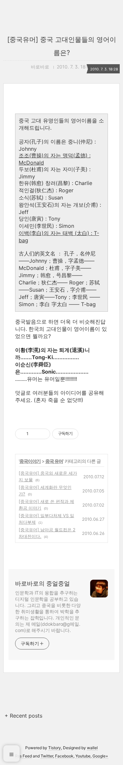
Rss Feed (23, 755)
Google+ (100, 755)
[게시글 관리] (43, 434)
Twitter (47, 755)
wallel (92, 747)
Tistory (54, 747)
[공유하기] (35, 434)
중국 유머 (54, 461)
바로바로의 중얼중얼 (42, 583)
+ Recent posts (23, 715)
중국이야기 (30, 461)
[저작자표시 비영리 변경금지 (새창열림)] (87, 433)
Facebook (64, 755)
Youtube (83, 755)
